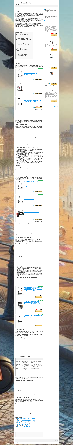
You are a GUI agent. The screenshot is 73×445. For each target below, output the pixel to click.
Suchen (56, 106)
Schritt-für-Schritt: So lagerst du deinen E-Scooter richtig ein (24, 39)
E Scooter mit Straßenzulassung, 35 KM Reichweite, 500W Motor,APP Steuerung (51, 45)
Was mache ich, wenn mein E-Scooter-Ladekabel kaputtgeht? (25, 422)
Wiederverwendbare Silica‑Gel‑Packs (22, 55)
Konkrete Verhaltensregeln (21, 48)
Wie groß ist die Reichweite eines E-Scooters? (23, 424)
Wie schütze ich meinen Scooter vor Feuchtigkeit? (23, 44)
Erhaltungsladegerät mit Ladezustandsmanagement (24, 53)
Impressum (56, 440)
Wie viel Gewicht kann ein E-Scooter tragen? (23, 426)
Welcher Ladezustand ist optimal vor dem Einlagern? (24, 43)
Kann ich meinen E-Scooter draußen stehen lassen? (24, 42)
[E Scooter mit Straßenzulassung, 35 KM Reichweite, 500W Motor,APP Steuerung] (51, 41)
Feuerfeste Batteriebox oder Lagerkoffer (22, 54)
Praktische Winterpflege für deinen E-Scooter (22, 34)
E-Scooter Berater (25, 3)
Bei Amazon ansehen (39, 79)
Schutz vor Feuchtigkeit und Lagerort (22, 37)
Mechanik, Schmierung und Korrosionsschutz (23, 38)
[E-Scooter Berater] (17, 4)
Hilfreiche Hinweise (20, 40)
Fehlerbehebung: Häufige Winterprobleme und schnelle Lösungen (23, 50)
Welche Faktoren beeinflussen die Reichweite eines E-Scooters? (26, 420)
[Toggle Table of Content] (31, 33)
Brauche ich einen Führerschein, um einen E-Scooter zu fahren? (26, 418)
